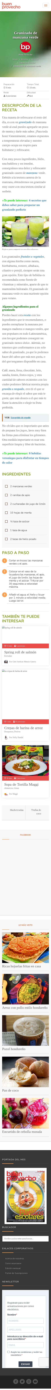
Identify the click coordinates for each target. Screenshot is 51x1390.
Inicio (15, 59)
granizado (25, 122)
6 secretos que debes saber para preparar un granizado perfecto (24, 205)
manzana (32, 173)
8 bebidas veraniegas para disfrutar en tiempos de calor (25, 458)
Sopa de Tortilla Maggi (21, 784)
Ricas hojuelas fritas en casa (21, 966)
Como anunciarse (13, 1263)
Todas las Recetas (27, 62)
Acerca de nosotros (14, 1258)
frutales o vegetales (32, 256)
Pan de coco (10, 1090)
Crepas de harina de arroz (23, 728)
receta (27, 315)
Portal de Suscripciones (16, 1273)
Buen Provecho (25, 54)
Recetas (24, 59)
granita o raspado (13, 389)
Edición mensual (13, 1268)
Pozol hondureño (13, 1049)
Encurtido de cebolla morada (22, 1132)
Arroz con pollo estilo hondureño (25, 1007)
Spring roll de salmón (20, 652)
